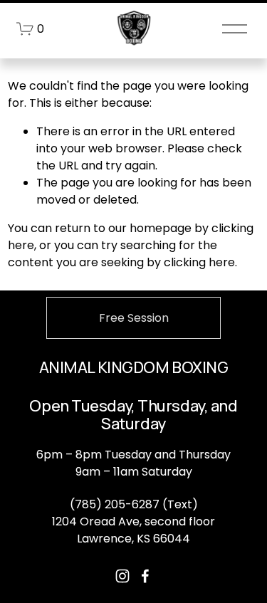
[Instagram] (122, 576)
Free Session (134, 318)
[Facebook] (145, 576)
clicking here (199, 262)
